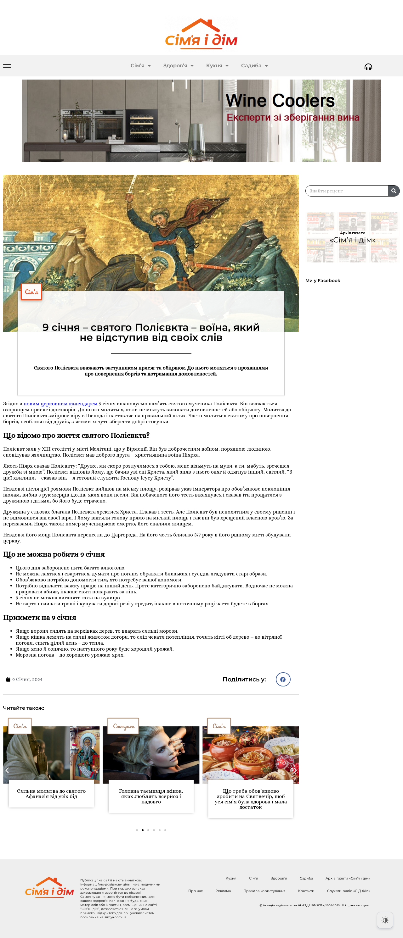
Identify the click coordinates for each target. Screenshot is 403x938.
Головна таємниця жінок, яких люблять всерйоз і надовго (146, 796)
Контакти (306, 891)
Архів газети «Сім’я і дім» (348, 878)
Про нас (195, 891)
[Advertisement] (354, 340)
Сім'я (31, 291)
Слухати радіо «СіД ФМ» (348, 891)
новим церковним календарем (61, 404)
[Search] (394, 191)
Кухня (214, 66)
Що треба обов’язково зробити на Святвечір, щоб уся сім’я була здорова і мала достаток (246, 799)
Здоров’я (175, 66)
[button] (283, 679)
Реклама (223, 891)
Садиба (251, 66)
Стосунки (118, 726)
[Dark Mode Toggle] (385, 920)
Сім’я (138, 66)
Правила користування (264, 891)
